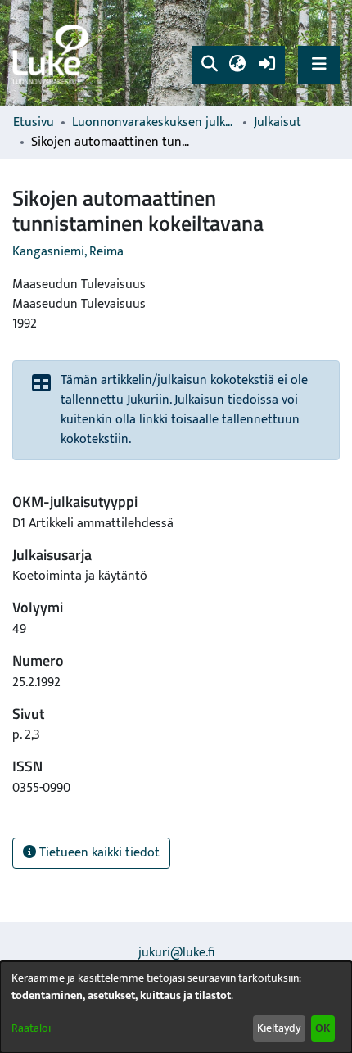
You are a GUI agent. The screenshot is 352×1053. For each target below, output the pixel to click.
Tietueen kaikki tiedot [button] (98, 853)
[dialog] (176, 1007)
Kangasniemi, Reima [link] (68, 252)
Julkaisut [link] (277, 123)
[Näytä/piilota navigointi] (319, 64)
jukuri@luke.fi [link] (176, 953)
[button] (209, 65)
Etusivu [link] (33, 123)
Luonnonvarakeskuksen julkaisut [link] (154, 123)
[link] (53, 54)
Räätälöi (31, 1028)
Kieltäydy (278, 1028)
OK (322, 1028)
